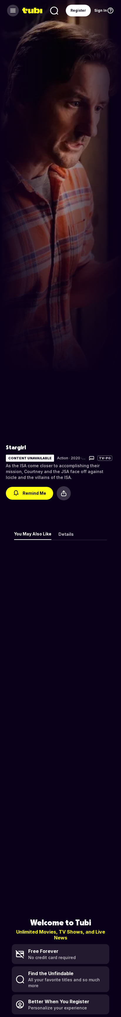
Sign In (100, 10)
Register (78, 10)
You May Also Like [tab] (32, 533)
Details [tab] (66, 534)
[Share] (64, 493)
